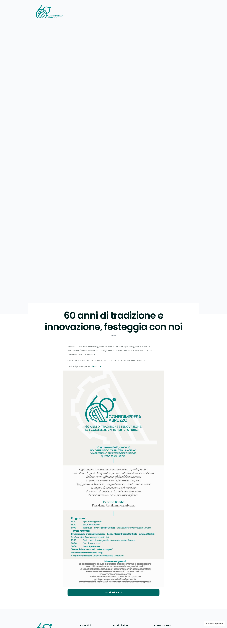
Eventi (113, 336)
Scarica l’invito (113, 592)
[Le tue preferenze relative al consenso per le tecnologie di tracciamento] (214, 623)
